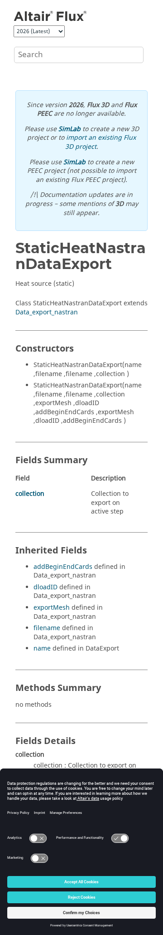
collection (29, 494)
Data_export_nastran (46, 312)
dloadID (46, 587)
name (42, 648)
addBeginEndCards (63, 567)
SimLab (69, 129)
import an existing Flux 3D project (100, 142)
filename (47, 628)
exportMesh (52, 607)
